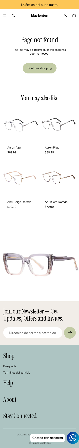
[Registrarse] (70, 333)
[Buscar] (13, 15)
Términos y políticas (40, 442)
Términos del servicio (16, 372)
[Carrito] (74, 15)
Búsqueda (9, 366)
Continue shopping (40, 68)
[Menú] (4, 15)
